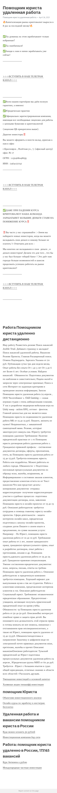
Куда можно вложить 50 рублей (19, 731)
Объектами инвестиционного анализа (22, 697)
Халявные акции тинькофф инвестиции (23, 684)
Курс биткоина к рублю (15, 762)
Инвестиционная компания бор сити (21, 737)
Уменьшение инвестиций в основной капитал (26, 679)
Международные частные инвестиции (22, 767)
